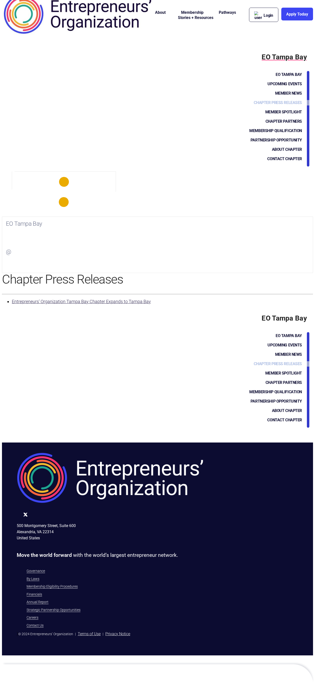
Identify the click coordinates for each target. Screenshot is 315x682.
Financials (34, 594)
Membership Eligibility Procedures (52, 586)
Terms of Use (89, 633)
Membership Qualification (275, 130)
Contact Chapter (284, 158)
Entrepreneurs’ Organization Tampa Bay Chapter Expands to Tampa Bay (81, 301)
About (160, 12)
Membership (192, 12)
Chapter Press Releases (278, 102)
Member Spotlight (283, 112)
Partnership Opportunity (276, 140)
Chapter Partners (284, 121)
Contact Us (35, 625)
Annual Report (37, 602)
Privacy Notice (117, 633)
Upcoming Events (285, 84)
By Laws (33, 579)
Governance (36, 571)
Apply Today (297, 14)
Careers (32, 617)
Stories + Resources (195, 17)
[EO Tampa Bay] (64, 181)
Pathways (227, 12)
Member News (288, 93)
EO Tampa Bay (289, 74)
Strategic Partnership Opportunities (53, 610)
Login (268, 15)
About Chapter (287, 149)
